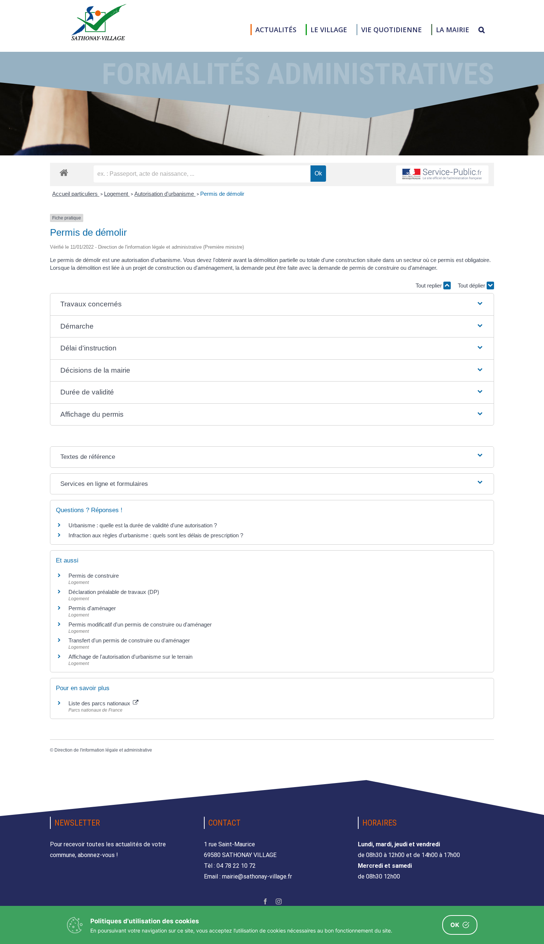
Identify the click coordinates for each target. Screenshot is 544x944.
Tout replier (429, 285)
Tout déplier (472, 285)
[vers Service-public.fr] (442, 174)
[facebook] (265, 901)
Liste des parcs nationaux (100, 703)
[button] (481, 29)
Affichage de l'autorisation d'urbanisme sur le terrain (130, 657)
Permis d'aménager (92, 608)
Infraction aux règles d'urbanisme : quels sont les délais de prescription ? (155, 535)
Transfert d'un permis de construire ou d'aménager (129, 640)
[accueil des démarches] (64, 172)
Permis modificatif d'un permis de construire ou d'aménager (140, 624)
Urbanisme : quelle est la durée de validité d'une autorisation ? (142, 525)
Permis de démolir (222, 194)
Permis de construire (93, 575)
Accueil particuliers (75, 194)
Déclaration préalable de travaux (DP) (113, 592)
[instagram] (279, 901)
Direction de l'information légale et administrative (103, 750)
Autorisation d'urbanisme (164, 194)
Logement (117, 194)
